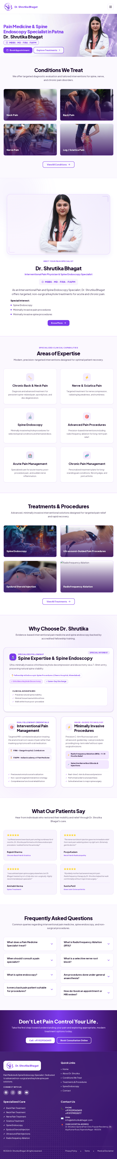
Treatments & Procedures (74, 1082)
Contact (66, 1090)
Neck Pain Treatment (14, 1112)
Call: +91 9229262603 (40, 1040)
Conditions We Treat (71, 1077)
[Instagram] (12, 1092)
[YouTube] (26, 1092)
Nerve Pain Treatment (14, 1116)
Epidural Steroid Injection (16, 1129)
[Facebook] (6, 1092)
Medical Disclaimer (105, 1151)
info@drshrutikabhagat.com (78, 1120)
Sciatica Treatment (13, 1121)
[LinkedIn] (19, 1092)
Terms (87, 1151)
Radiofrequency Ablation (16, 1138)
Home (64, 1069)
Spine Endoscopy (70, 1086)
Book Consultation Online (74, 1040)
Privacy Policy (71, 1151)
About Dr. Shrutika (70, 1073)
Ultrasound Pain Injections (16, 1133)
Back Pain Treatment (14, 1108)
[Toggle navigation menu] (111, 7)
